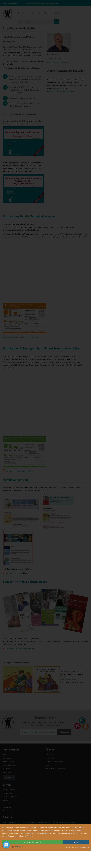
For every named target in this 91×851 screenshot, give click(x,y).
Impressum (69, 847)
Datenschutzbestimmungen (81, 847)
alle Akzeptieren (32, 842)
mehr (75, 842)
